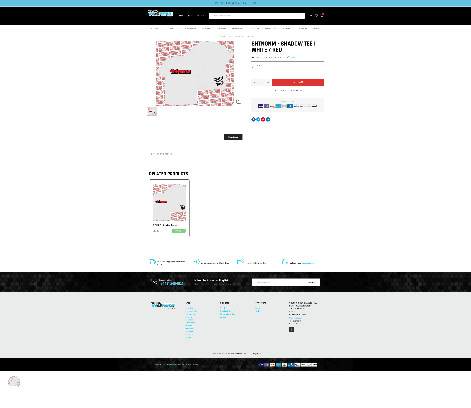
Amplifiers (206, 29)
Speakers (222, 29)
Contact (223, 317)
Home (223, 36)
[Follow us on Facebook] (291, 329)
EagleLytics (257, 354)
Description (233, 137)
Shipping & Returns (227, 311)
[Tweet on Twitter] (258, 119)
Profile (257, 311)
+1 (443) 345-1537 (295, 321)
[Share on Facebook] (253, 119)
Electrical (254, 29)
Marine (316, 29)
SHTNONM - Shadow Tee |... (165, 225)
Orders (257, 308)
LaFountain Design (235, 354)
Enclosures (270, 29)
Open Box (155, 29)
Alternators (237, 29)
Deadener (286, 29)
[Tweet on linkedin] (268, 119)
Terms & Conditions (228, 314)
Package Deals (172, 29)
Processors (301, 29)
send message (295, 318)
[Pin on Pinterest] (263, 119)
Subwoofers (190, 29)
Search (222, 308)
